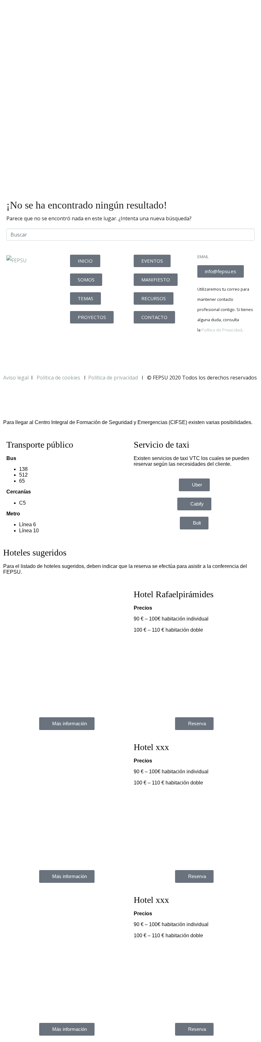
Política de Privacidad (221, 330)
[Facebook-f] (205, 352)
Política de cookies (59, 377)
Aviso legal (16, 377)
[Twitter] (222, 352)
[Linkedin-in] (240, 352)
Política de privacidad (113, 377)
